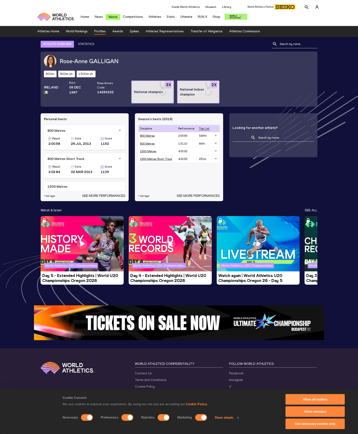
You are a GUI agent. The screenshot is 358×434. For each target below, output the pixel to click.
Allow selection (315, 411)
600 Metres (147, 143)
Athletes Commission (244, 31)
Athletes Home (48, 31)
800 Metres (147, 136)
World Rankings (77, 31)
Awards (117, 31)
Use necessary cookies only (315, 424)
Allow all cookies (315, 399)
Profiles (100, 31)
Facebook (236, 373)
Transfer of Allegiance (206, 31)
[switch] (127, 417)
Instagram (236, 380)
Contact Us (143, 373)
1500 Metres (148, 151)
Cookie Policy (196, 404)
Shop (216, 17)
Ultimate (186, 17)
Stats (171, 17)
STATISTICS (86, 44)
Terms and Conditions (151, 380)
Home (85, 17)
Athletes (155, 17)
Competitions (133, 17)
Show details (224, 417)
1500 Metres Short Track (156, 159)
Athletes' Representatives (165, 31)
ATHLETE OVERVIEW (57, 44)
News (99, 17)
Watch (112, 17)
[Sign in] (317, 7)
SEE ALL (311, 210)
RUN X (202, 17)
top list (204, 128)
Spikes (134, 31)
